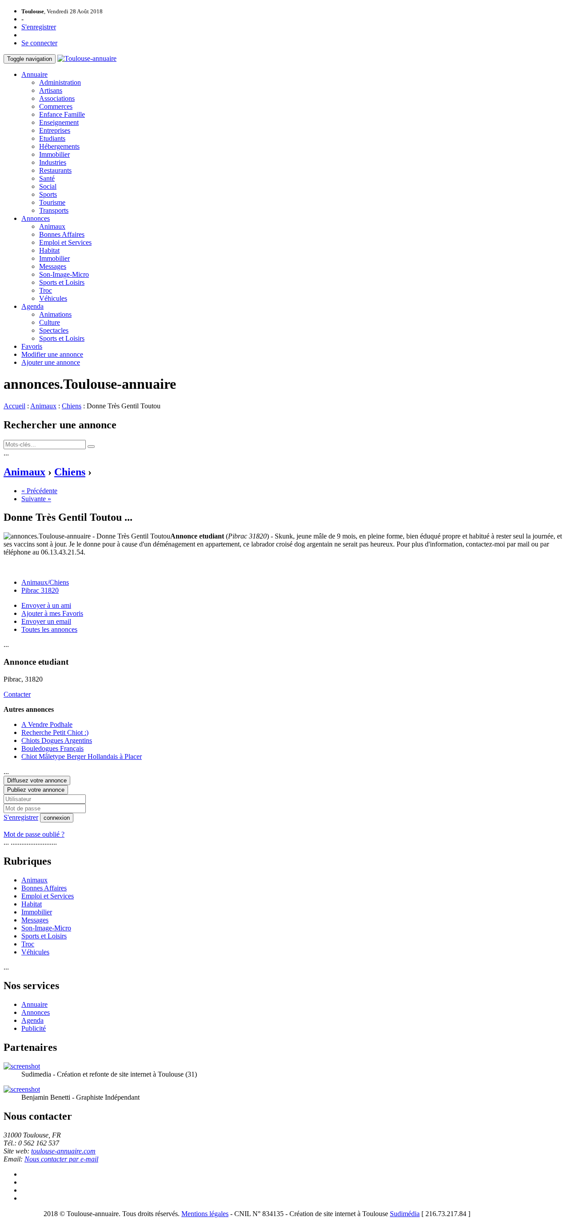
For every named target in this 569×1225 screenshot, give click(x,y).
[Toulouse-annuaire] (86, 58)
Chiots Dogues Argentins (56, 740)
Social (47, 186)
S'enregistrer (38, 27)
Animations (55, 314)
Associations (57, 98)
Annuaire (34, 74)
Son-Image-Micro (64, 274)
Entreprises (54, 130)
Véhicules (53, 298)
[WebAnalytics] (21, 1213)
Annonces (35, 218)
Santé (47, 178)
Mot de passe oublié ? (34, 834)
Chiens (71, 406)
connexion (57, 817)
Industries (52, 162)
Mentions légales (204, 1213)
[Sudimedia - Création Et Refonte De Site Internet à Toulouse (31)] (22, 1066)
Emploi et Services (65, 242)
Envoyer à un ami (46, 605)
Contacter (17, 694)
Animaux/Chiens (45, 582)
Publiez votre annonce (35, 789)
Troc (45, 290)
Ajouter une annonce (50, 362)
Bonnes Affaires (61, 234)
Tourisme (52, 202)
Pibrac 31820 (40, 590)
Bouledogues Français (52, 748)
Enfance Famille (62, 114)
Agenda (32, 306)
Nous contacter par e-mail (61, 1159)
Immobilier (54, 154)
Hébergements (59, 146)
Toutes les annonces (49, 629)
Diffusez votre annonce (37, 780)
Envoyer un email (46, 621)
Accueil (14, 406)
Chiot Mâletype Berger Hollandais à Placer (81, 756)
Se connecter (39, 43)
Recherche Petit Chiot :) (54, 732)
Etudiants (52, 138)
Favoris (31, 346)
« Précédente (39, 491)
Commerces (55, 106)
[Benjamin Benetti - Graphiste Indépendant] (22, 1089)
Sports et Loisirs (61, 282)
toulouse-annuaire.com (63, 1151)
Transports (53, 210)
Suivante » (36, 499)
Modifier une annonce (52, 354)
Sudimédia (405, 1213)
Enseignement (59, 122)
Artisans (50, 90)
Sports (48, 194)
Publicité (33, 1028)
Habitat (49, 250)
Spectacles (53, 330)
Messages (52, 266)
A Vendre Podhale (46, 724)
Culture (49, 322)
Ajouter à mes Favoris (52, 613)
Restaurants (55, 170)
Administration (60, 82)
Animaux (52, 226)
